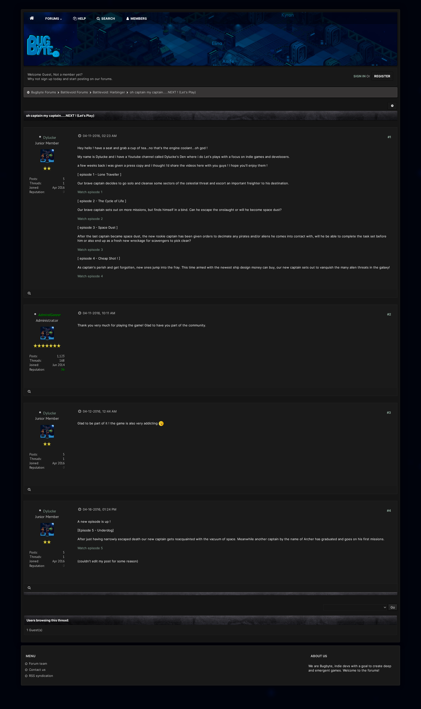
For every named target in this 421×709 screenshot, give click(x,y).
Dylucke (49, 137)
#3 (389, 412)
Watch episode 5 (90, 548)
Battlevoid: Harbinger (109, 92)
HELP (81, 18)
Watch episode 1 (89, 192)
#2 (389, 314)
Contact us (37, 670)
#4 (389, 510)
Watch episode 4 (90, 276)
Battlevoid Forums (74, 92)
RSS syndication (40, 676)
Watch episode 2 (90, 219)
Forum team (37, 663)
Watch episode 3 (90, 249)
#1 (389, 137)
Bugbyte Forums (43, 92)
